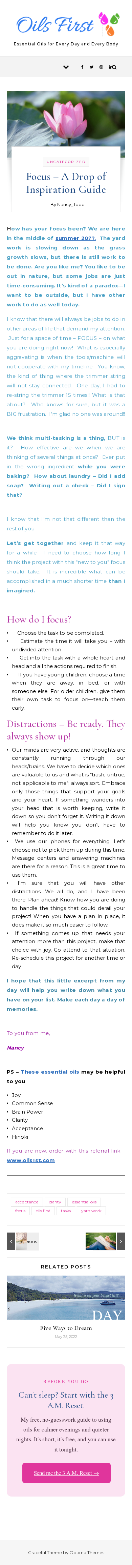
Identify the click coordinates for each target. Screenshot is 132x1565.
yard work (91, 1210)
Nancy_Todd (71, 204)
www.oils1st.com (31, 1160)
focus (20, 1210)
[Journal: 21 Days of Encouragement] (110, 1241)
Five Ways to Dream (66, 1328)
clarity (55, 1201)
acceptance (27, 1201)
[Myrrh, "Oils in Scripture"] (22, 1241)
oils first (43, 1210)
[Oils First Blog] (66, 25)
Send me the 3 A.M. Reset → (66, 1473)
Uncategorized (66, 162)
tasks (66, 1210)
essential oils (84, 1201)
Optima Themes (86, 1552)
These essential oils (50, 1072)
